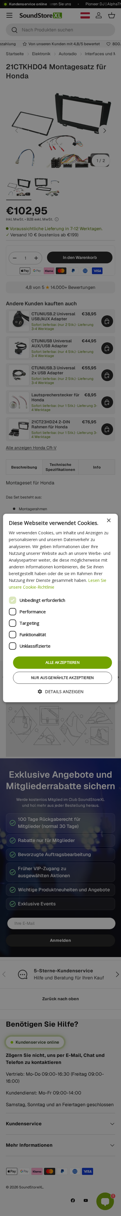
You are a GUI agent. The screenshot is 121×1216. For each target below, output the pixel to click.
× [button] (108, 520)
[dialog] (60, 608)
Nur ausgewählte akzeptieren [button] (62, 677)
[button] (60, 691)
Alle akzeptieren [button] (63, 662)
